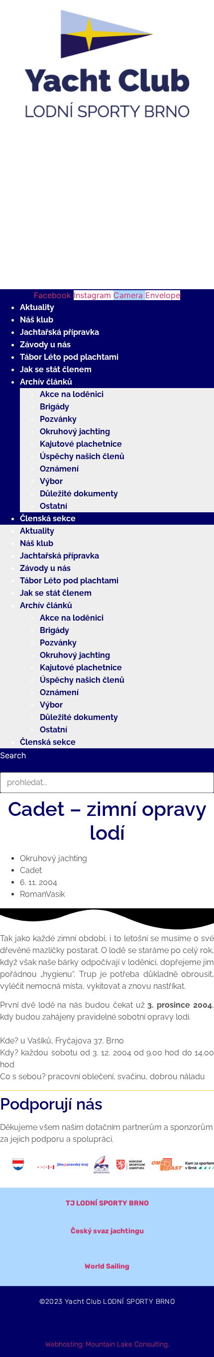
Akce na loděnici (72, 394)
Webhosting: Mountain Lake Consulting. (107, 1344)
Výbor (51, 481)
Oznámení (59, 469)
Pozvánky (58, 419)
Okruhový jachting (75, 431)
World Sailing (107, 1266)
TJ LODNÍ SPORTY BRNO (107, 1203)
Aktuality (37, 307)
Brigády (54, 406)
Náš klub (36, 319)
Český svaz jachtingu (107, 1231)
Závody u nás (45, 344)
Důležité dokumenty (79, 493)
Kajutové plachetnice (81, 444)
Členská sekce (48, 518)
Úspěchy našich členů (82, 456)
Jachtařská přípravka (59, 332)
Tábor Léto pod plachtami (69, 357)
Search (13, 755)
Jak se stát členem (56, 369)
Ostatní (53, 506)
